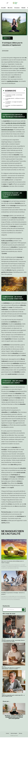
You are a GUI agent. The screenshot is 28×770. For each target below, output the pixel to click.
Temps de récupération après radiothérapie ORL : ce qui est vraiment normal (13, 695)
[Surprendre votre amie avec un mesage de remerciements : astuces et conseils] (14, 654)
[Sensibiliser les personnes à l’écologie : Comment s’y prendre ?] (14, 581)
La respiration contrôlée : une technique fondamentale (13, 95)
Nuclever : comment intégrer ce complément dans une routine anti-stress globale (14, 717)
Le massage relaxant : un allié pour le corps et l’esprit (15, 99)
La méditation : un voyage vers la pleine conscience (13, 102)
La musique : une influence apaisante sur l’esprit (14, 106)
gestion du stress (12, 81)
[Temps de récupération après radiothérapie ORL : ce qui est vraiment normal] (14, 681)
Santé (3, 558)
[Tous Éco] (15, 3)
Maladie (3, 693)
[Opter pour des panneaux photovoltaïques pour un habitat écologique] (14, 549)
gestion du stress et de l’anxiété (15, 123)
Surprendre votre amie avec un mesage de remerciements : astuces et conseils (11, 668)
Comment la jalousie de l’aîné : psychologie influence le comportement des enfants (13, 640)
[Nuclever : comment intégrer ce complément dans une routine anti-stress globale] (14, 709)
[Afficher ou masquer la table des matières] (20, 90)
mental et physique (7, 129)
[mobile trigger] (8, 3)
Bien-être (7, 38)
